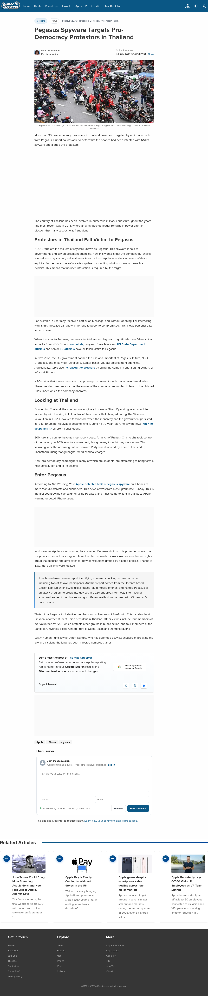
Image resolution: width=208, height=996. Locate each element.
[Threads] (135, 685)
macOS (110, 966)
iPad (59, 966)
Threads (12, 961)
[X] (126, 685)
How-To (67, 6)
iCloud (109, 971)
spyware (65, 742)
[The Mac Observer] (10, 6)
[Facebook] (144, 686)
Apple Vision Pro (115, 945)
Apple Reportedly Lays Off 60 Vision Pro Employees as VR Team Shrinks (186, 883)
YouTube (12, 955)
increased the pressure (80, 367)
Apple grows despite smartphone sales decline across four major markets (132, 883)
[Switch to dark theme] (196, 6)
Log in (111, 765)
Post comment (138, 808)
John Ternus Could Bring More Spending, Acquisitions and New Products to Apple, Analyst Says (28, 885)
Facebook (13, 950)
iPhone (52, 742)
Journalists (76, 344)
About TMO (14, 971)
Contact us (13, 966)
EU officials (67, 349)
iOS (108, 961)
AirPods (61, 971)
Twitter (11, 945)
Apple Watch (112, 950)
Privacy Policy (15, 976)
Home (42, 20)
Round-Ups (51, 6)
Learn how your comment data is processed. (111, 821)
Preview (118, 808)
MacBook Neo (114, 6)
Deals (37, 6)
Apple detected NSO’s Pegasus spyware (103, 484)
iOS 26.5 (96, 6)
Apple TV (81, 6)
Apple (39, 742)
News (26, 6)
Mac (59, 955)
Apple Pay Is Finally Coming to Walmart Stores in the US (78, 881)
